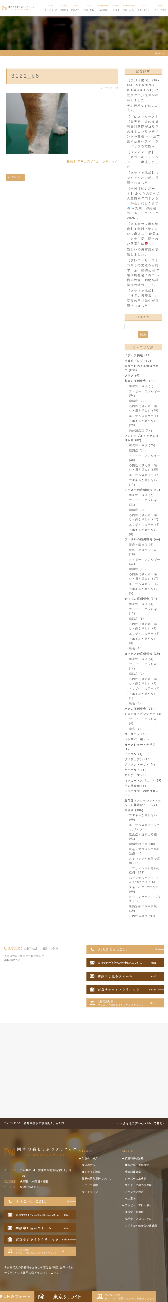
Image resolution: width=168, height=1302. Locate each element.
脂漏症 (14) (137, 450)
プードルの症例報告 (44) (142, 539)
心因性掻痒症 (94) (142, 915)
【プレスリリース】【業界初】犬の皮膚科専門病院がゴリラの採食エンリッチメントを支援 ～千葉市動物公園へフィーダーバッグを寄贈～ (143, 131)
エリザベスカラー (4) (144, 633)
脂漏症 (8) (136, 618)
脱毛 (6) (135, 703)
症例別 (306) (134, 810)
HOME (158, 53)
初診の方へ (88, 1165)
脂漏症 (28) (137, 509)
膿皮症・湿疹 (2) (141, 494)
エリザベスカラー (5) (144, 583)
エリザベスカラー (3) (144, 524)
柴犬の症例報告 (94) (139, 380)
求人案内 (130, 1198)
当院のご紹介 (90, 1158)
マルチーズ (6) (135, 775)
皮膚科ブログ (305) (139, 360)
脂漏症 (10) (137, 569)
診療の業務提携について (96, 1178)
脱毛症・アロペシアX (138, 1218)
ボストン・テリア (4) (140, 764)
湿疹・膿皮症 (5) (141, 544)
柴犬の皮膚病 (133, 1171)
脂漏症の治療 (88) (142, 843)
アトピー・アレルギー (138, 1205)
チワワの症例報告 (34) (141, 598)
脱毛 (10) (136, 648)
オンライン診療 (91, 1171)
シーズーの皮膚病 (135, 1178)
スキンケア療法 (134, 1191)
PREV (16, 177)
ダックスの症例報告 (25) (142, 653)
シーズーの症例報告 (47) (142, 489)
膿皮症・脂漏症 (134, 1212)
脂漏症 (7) (136, 673)
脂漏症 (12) (137, 400)
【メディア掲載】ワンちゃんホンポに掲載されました (143, 177)
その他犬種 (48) (136, 785)
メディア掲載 (90, 1185)
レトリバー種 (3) (137, 739)
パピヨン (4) (134, 754)
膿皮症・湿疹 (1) (141, 386)
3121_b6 (25, 76)
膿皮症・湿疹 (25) (142, 445)
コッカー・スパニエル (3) (143, 780)
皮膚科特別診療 (134, 1158)
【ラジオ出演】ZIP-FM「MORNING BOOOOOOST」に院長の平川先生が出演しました (143, 90)
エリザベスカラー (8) (144, 415)
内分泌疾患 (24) (140, 430)
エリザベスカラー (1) (144, 688)
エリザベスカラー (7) (144, 474)
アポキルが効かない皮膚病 (141, 1225)
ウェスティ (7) (135, 734)
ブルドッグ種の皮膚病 (138, 1185)
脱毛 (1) (135, 728)
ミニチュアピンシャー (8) (143, 713)
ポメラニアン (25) (138, 759)
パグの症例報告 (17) (139, 708)
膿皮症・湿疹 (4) (141, 603)
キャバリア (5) (135, 769)
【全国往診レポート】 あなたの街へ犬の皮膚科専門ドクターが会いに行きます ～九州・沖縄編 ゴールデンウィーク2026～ (143, 203)
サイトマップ (90, 1191)
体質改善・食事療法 (137, 1165)
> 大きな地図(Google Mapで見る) (140, 1123)
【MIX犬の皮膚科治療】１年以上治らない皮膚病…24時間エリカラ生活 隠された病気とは (143, 233)
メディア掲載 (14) (138, 355)
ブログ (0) (132, 375)
